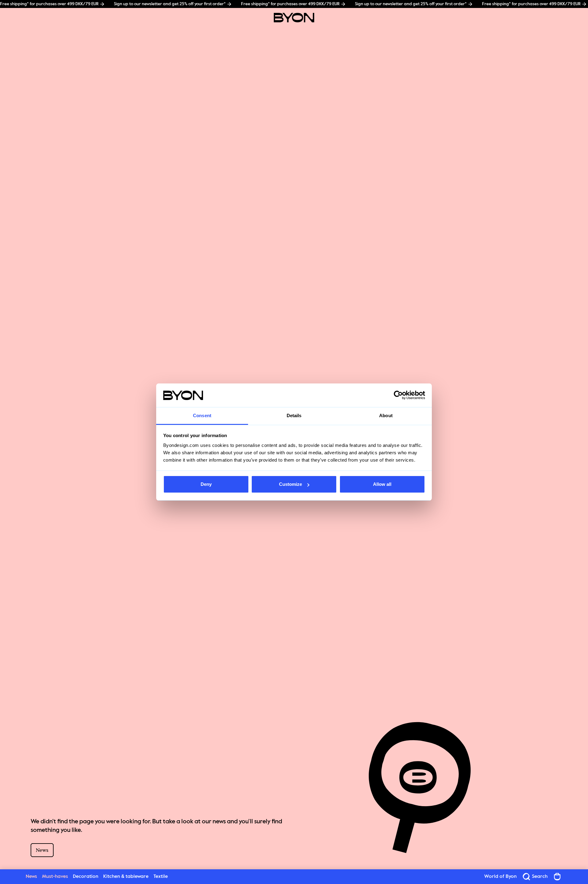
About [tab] (386, 415)
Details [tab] (294, 415)
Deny (206, 484)
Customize (290, 484)
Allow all (382, 484)
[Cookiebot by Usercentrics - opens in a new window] (398, 395)
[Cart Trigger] (557, 877)
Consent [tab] (202, 415)
